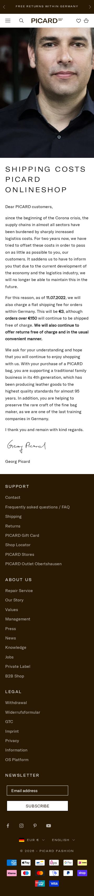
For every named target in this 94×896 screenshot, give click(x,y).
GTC (9, 721)
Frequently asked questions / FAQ (37, 506)
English (61, 840)
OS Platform (16, 759)
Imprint (12, 731)
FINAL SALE (20, 6)
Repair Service (19, 590)
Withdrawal (16, 702)
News (10, 637)
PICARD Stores (19, 554)
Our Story (14, 599)
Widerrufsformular (22, 712)
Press (10, 628)
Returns (12, 525)
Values (11, 609)
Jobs (9, 656)
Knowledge (15, 647)
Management (17, 618)
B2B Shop (14, 676)
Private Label (17, 666)
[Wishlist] (78, 20)
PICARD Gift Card (22, 535)
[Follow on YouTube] (48, 825)
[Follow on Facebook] (7, 825)
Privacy (12, 740)
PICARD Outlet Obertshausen (33, 563)
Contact (12, 497)
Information (16, 749)
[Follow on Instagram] (21, 825)
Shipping (13, 516)
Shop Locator (18, 544)
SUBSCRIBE (37, 805)
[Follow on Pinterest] (35, 825)
